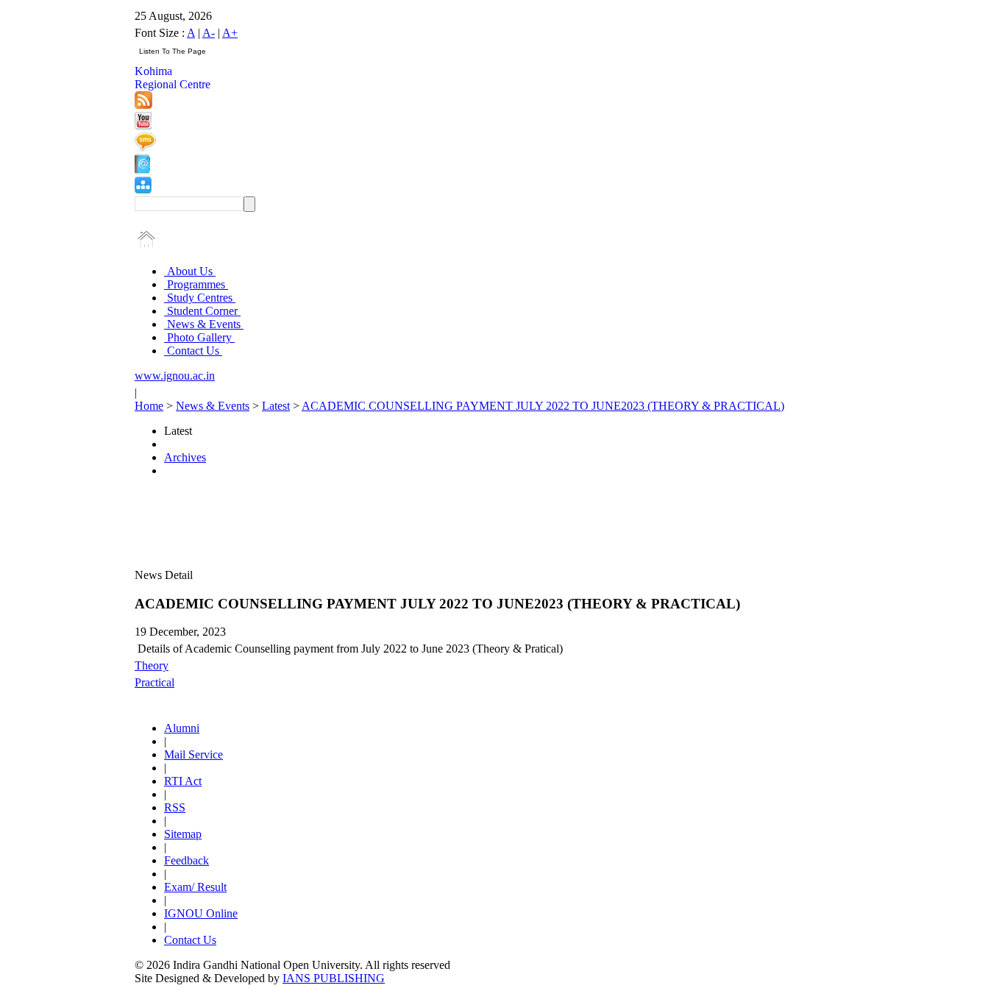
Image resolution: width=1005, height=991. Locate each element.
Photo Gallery (199, 337)
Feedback (186, 860)
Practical (154, 682)
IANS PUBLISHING (334, 978)
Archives (185, 457)
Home (149, 405)
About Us (190, 271)
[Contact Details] (142, 169)
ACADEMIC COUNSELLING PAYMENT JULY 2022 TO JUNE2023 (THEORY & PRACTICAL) (543, 405)
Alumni (181, 728)
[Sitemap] (143, 189)
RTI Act (183, 781)
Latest (276, 405)
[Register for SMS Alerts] (145, 147)
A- (208, 32)
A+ (230, 32)
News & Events (204, 324)
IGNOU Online (201, 913)
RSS (174, 807)
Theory (151, 665)
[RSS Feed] (143, 105)
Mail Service (193, 754)
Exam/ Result (195, 887)
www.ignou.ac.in (175, 375)
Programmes (196, 284)
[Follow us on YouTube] (143, 125)
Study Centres (199, 297)
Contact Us (193, 350)
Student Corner (202, 311)
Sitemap (183, 834)
